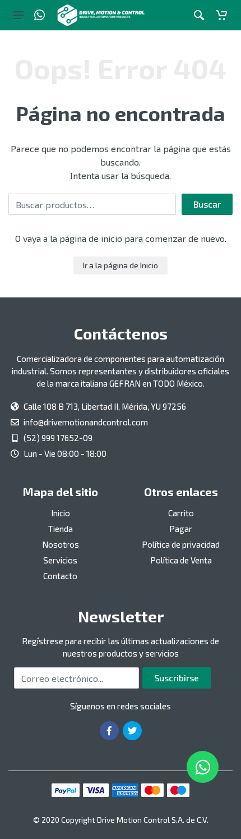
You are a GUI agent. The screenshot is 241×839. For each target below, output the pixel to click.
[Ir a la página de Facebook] (109, 730)
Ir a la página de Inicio (120, 265)
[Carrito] (221, 15)
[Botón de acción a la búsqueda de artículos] (199, 15)
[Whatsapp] (39, 15)
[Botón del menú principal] (18, 15)
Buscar (207, 204)
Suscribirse (176, 677)
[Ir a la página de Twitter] (132, 730)
